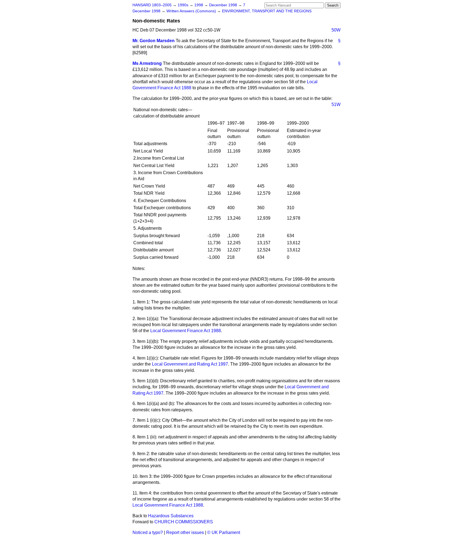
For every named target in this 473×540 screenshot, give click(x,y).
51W (336, 104)
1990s (183, 5)
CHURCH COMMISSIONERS (183, 521)
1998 (199, 5)
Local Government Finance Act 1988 (185, 330)
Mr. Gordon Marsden (153, 40)
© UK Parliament (223, 532)
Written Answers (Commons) (191, 11)
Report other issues (185, 532)
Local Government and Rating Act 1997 (190, 364)
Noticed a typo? (147, 532)
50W (336, 30)
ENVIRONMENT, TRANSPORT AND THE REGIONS (267, 11)
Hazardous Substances (171, 515)
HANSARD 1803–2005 (152, 5)
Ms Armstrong (147, 63)
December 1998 (223, 5)
